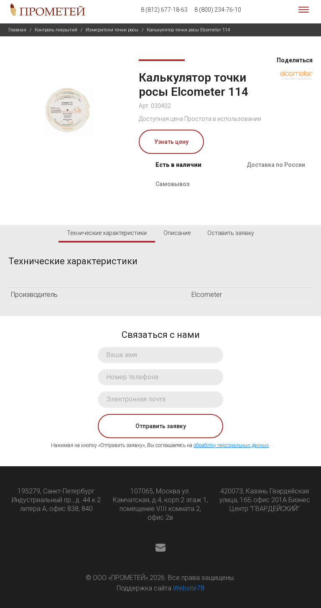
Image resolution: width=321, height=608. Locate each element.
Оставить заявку (230, 233)
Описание (177, 233)
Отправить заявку (160, 426)
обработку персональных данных (231, 445)
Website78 (188, 588)
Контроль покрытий (56, 30)
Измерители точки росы (112, 30)
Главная (17, 30)
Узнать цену (171, 141)
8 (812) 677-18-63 (164, 10)
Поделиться (294, 60)
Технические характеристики (107, 233)
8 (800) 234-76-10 (217, 10)
